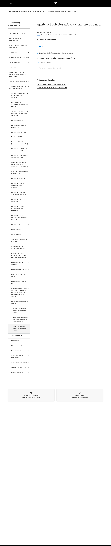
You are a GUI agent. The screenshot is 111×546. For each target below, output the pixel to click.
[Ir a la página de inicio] (55, 4)
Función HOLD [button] (15, 224)
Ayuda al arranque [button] (17, 229)
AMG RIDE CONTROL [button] (17, 336)
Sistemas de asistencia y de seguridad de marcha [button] (17, 87)
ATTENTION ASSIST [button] (17, 234)
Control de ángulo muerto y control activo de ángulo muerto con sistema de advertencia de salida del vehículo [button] (19, 292)
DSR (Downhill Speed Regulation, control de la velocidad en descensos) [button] (19, 255)
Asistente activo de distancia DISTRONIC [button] (18, 247)
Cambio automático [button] (15, 62)
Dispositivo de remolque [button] (16, 373)
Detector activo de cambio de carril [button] (19, 303)
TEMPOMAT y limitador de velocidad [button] (19, 240)
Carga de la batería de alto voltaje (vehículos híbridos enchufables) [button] (17, 74)
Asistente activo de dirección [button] (17, 263)
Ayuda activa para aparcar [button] (19, 363)
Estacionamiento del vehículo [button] (18, 81)
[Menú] (10, 3)
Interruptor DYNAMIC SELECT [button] (18, 57)
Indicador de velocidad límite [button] (18, 275)
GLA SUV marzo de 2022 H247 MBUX (34, 11)
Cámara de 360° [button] (16, 351)
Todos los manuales (14, 11)
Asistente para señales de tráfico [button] (19, 282)
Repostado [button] (12, 67)
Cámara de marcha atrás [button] (18, 346)
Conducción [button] (13, 52)
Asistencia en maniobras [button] (18, 368)
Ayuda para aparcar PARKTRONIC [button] (17, 357)
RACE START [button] (15, 341)
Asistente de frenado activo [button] (19, 269)
